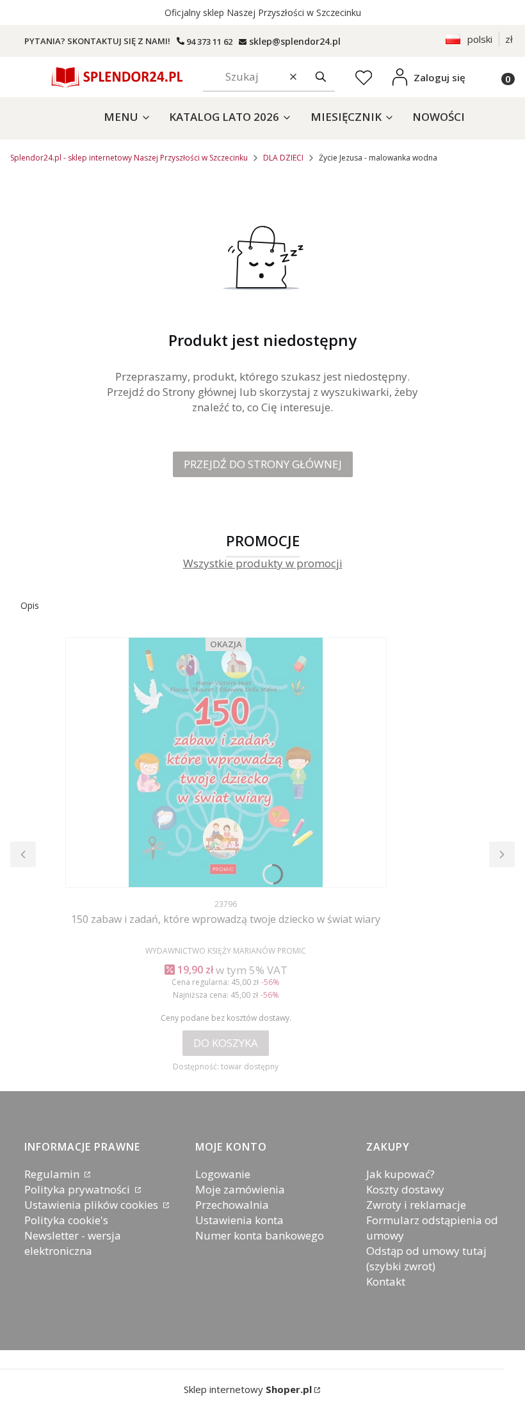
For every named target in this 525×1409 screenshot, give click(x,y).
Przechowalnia (232, 1204)
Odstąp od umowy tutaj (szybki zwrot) (426, 1258)
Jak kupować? (400, 1174)
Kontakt (385, 1281)
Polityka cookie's (66, 1220)
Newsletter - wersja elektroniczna (72, 1243)
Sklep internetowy (248, 1389)
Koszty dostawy (405, 1189)
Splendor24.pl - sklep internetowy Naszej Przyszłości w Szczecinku (129, 157)
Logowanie (222, 1174)
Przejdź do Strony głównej (263, 464)
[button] (320, 77)
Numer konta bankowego (259, 1235)
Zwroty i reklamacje (416, 1204)
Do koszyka (225, 1042)
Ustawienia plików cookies (92, 1204)
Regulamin (53, 1174)
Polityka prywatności (78, 1189)
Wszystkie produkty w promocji (263, 564)
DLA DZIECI (283, 157)
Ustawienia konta (239, 1220)
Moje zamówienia (240, 1189)
